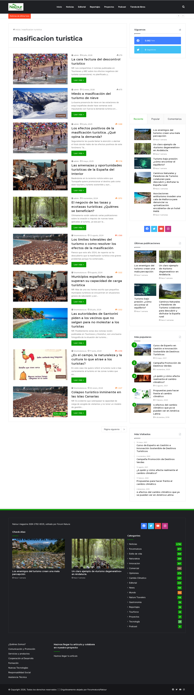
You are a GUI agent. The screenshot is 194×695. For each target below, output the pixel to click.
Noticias (70, 7)
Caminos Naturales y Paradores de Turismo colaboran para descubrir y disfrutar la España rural (166, 179)
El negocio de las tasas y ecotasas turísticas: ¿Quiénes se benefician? (95, 207)
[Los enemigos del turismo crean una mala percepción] (142, 134)
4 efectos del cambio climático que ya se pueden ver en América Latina (166, 409)
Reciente (138, 118)
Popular (155, 118)
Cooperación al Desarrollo (20, 658)
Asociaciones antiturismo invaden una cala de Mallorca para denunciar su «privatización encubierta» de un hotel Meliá (167, 202)
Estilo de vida (135, 554)
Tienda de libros (137, 7)
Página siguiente (112, 429)
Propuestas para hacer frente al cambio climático (166, 393)
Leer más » (79, 80)
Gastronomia (135, 602)
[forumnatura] (15, 7)
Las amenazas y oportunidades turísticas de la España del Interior (96, 170)
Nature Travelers (137, 597)
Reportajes (95, 7)
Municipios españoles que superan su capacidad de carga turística (96, 281)
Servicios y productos (19, 653)
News (132, 587)
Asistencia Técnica (17, 677)
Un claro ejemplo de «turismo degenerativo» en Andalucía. (166, 147)
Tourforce (134, 612)
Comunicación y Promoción (21, 649)
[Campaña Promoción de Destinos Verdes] (142, 367)
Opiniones (134, 573)
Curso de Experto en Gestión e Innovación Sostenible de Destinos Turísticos (166, 350)
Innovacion (134, 563)
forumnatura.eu (80, 235)
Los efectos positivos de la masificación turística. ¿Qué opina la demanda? (93, 132)
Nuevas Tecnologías (18, 668)
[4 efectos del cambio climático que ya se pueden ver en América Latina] (142, 408)
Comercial (134, 568)
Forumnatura (135, 549)
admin (76, 55)
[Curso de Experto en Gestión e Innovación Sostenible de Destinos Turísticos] (142, 350)
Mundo (132, 592)
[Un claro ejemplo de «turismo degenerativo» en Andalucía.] (142, 148)
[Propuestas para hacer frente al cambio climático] (142, 394)
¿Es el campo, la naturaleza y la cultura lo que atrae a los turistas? (96, 359)
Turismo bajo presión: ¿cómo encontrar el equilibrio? (57, 16)
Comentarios (175, 118)
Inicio (59, 7)
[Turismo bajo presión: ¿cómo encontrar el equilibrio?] (142, 163)
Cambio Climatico (137, 578)
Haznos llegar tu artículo (65, 656)
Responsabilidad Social (19, 672)
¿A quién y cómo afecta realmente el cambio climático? (166, 379)
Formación (13, 663)
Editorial (82, 7)
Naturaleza (134, 558)
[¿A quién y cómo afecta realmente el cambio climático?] (142, 378)
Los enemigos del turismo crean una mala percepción (166, 133)
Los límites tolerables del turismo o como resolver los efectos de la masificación (93, 244)
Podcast (122, 7)
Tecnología (134, 621)
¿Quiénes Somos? (17, 644)
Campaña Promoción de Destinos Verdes (167, 364)
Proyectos (109, 7)
